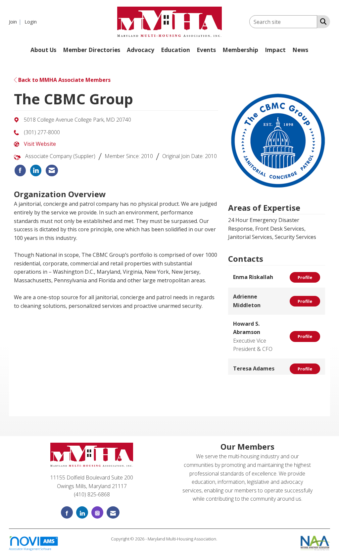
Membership (240, 50)
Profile (305, 277)
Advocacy (140, 50)
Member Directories (91, 50)
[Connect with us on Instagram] (97, 512)
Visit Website (40, 143)
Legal (223, 539)
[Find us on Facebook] (67, 512)
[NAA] (315, 542)
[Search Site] (322, 21)
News (300, 50)
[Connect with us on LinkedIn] (82, 512)
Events (206, 50)
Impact (275, 50)
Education (175, 50)
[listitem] (16, 21)
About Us (43, 50)
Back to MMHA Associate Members (64, 80)
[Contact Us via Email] (113, 512)
